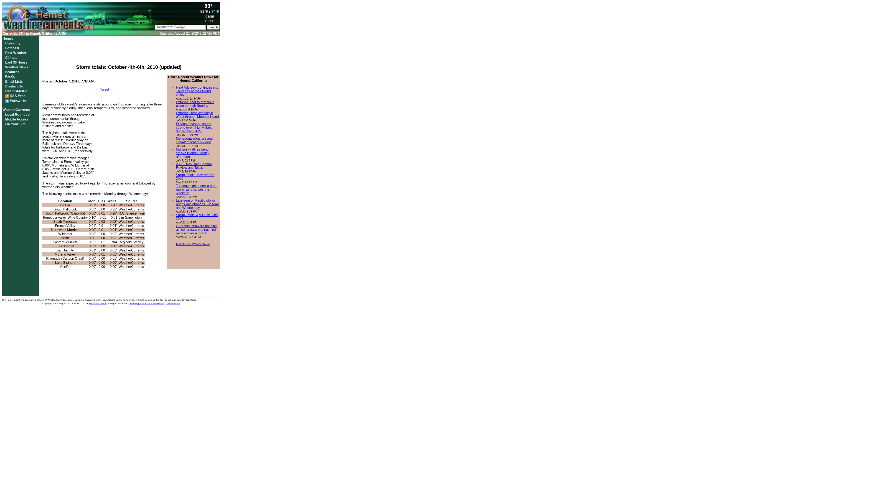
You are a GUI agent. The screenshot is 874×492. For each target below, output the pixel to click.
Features (12, 72)
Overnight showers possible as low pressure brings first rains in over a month (196, 229)
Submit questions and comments (147, 303)
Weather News (16, 67)
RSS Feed (17, 96)
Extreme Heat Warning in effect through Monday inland (197, 114)
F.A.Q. (10, 77)
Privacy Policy (173, 303)
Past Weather (15, 53)
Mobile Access (16, 119)
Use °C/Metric (16, 91)
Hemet (8, 38)
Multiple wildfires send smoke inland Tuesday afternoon (192, 153)
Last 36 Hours (16, 62)
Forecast (12, 48)
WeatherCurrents (16, 110)
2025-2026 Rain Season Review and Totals (194, 165)
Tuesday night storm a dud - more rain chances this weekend (196, 189)
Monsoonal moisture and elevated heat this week (194, 140)
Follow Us (17, 101)
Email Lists (14, 81)
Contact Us (14, 86)
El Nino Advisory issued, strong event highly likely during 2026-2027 (194, 127)
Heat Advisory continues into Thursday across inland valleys (197, 91)
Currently (12, 43)
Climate (11, 57)
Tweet (104, 89)
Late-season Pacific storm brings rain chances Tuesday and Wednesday (197, 204)
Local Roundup (17, 114)
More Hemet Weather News (193, 244)
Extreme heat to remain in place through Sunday (195, 104)
